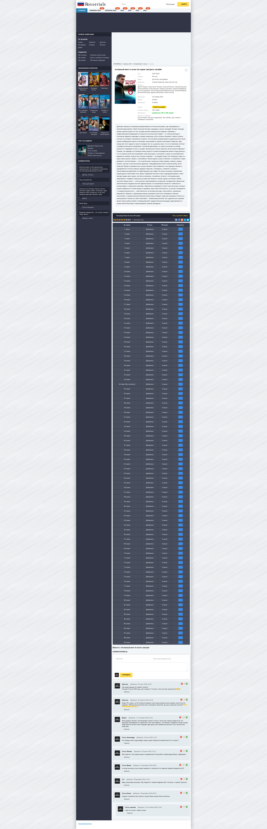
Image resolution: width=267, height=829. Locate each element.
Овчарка (90, 148)
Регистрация (170, 4)
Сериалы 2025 (110, 10)
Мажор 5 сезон (87, 218)
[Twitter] (188, 220)
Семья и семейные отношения (99, 57)
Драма (80, 47)
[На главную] (91, 4)
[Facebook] (179, 220)
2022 (137, 10)
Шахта (84, 198)
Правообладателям (85, 824)
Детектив (103, 42)
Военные (102, 45)
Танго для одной (88, 184)
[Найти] (149, 4)
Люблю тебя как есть (95, 155)
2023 (129, 10)
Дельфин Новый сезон (95, 146)
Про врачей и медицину (97, 60)
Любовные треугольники (98, 55)
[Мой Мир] (185, 220)
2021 (145, 10)
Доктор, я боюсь (87, 175)
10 (130, 220)
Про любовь (82, 57)
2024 (122, 10)
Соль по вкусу (92, 150)
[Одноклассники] (182, 220)
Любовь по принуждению (96, 153)
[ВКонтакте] (176, 220)
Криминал (92, 42)
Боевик (80, 42)
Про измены (82, 60)
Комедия (92, 45)
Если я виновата (88, 207)
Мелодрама (82, 45)
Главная (81, 10)
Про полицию (82, 55)
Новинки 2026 (95, 10)
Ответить (127, 692)
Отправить (126, 675)
